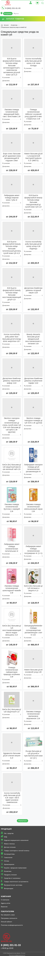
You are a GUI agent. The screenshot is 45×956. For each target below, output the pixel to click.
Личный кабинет (6, 921)
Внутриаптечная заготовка (13, 885)
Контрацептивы (9, 854)
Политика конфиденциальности (12, 925)
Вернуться (22, 821)
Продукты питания (10, 875)
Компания (6, 896)
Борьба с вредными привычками (15, 868)
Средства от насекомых (12, 878)
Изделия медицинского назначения (16, 840)
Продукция (6, 829)
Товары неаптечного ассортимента (16, 881)
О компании (5, 900)
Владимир (8, 13)
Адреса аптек (5, 903)
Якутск (16, 13)
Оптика (6, 861)
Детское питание (10, 847)
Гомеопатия (8, 857)
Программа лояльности (9, 918)
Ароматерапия (9, 864)
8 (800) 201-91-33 (12, 8)
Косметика (7, 871)
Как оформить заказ (8, 915)
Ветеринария (8, 888)
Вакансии (4, 906)
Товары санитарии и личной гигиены (16, 850)
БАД (5, 837)
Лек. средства (9, 833)
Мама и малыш (9, 844)
